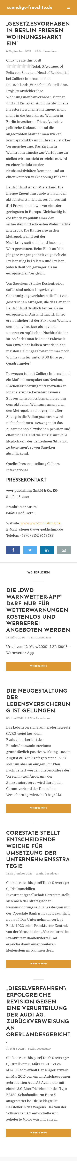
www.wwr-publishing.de (40, 523)
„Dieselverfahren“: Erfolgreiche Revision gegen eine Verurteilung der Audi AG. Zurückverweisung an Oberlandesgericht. (38, 1015)
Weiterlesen (38, 666)
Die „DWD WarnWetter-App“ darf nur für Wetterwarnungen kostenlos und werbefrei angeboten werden (38, 610)
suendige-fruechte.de (29, 8)
